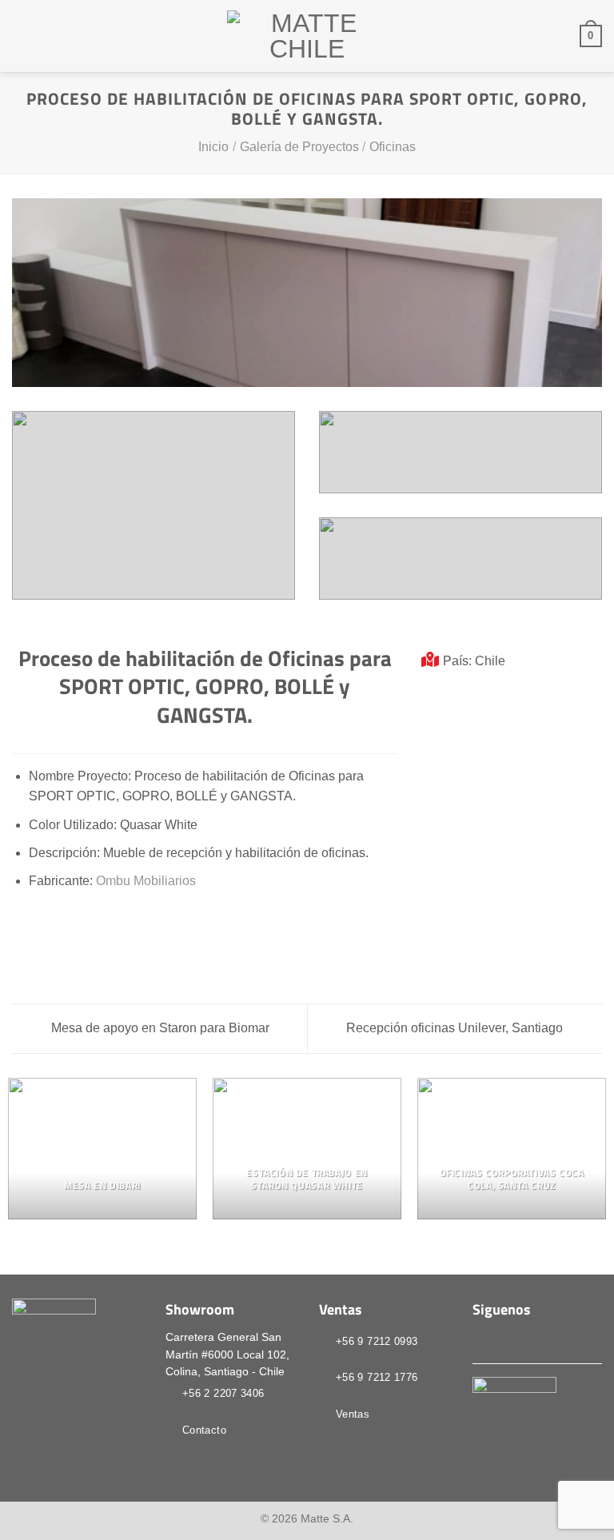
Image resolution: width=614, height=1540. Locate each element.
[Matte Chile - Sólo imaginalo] (307, 36)
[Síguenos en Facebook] (482, 1340)
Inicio (213, 147)
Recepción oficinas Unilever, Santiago (456, 1028)
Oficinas (392, 147)
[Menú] (21, 35)
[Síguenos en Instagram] (502, 1340)
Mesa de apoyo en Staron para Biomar (158, 1028)
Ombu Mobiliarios (146, 881)
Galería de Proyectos (299, 147)
